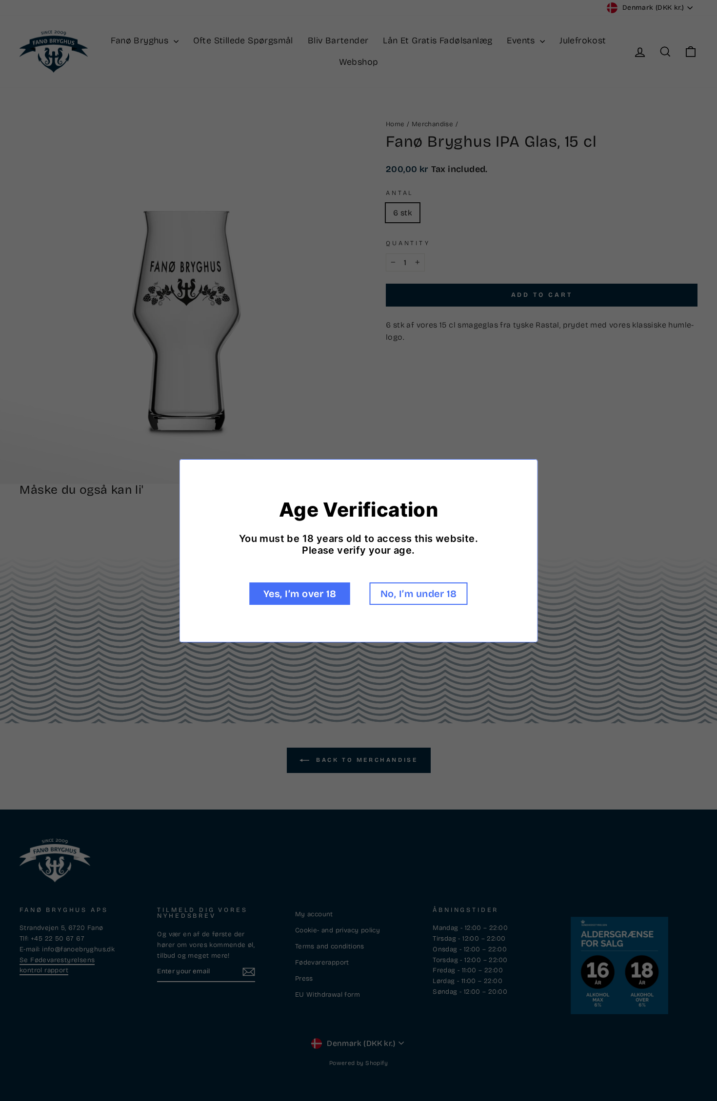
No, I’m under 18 (418, 593)
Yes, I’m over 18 (300, 593)
